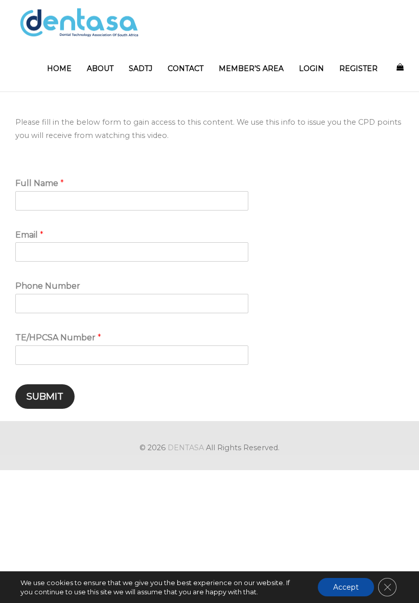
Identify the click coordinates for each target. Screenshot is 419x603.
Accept (346, 587)
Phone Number (47, 286)
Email (29, 235)
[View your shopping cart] (400, 67)
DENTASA (186, 447)
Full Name (39, 183)
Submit (45, 396)
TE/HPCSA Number (58, 337)
